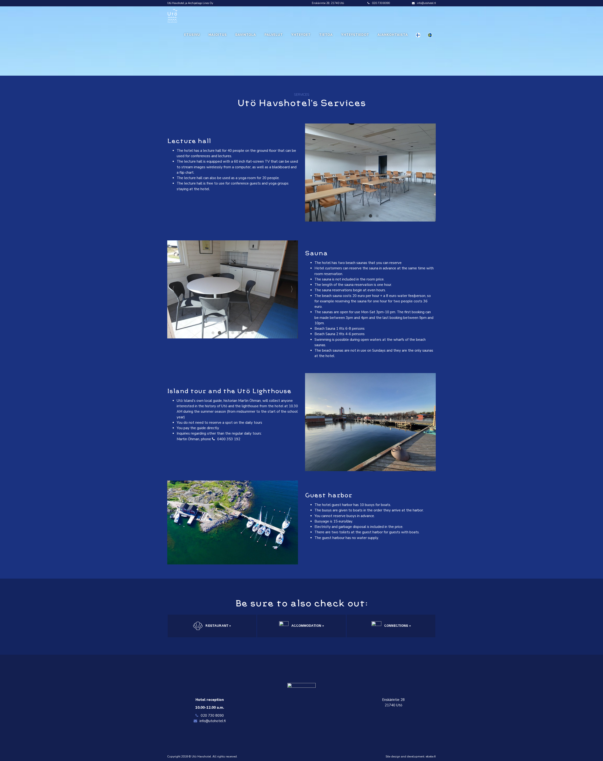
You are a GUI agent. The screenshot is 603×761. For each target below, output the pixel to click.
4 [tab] (232, 332)
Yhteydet (301, 35)
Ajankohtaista (393, 35)
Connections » (397, 625)
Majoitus (217, 35)
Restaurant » (217, 625)
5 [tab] (239, 332)
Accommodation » (307, 625)
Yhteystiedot (355, 35)
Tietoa (326, 35)
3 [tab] (376, 215)
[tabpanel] (367, 172)
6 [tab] (245, 332)
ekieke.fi (431, 756)
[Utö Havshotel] (172, 15)
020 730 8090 (381, 3)
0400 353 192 (228, 439)
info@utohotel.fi (426, 3)
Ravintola (245, 35)
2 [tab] (370, 216)
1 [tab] (364, 215)
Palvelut (274, 35)
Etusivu (192, 35)
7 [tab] (252, 332)
